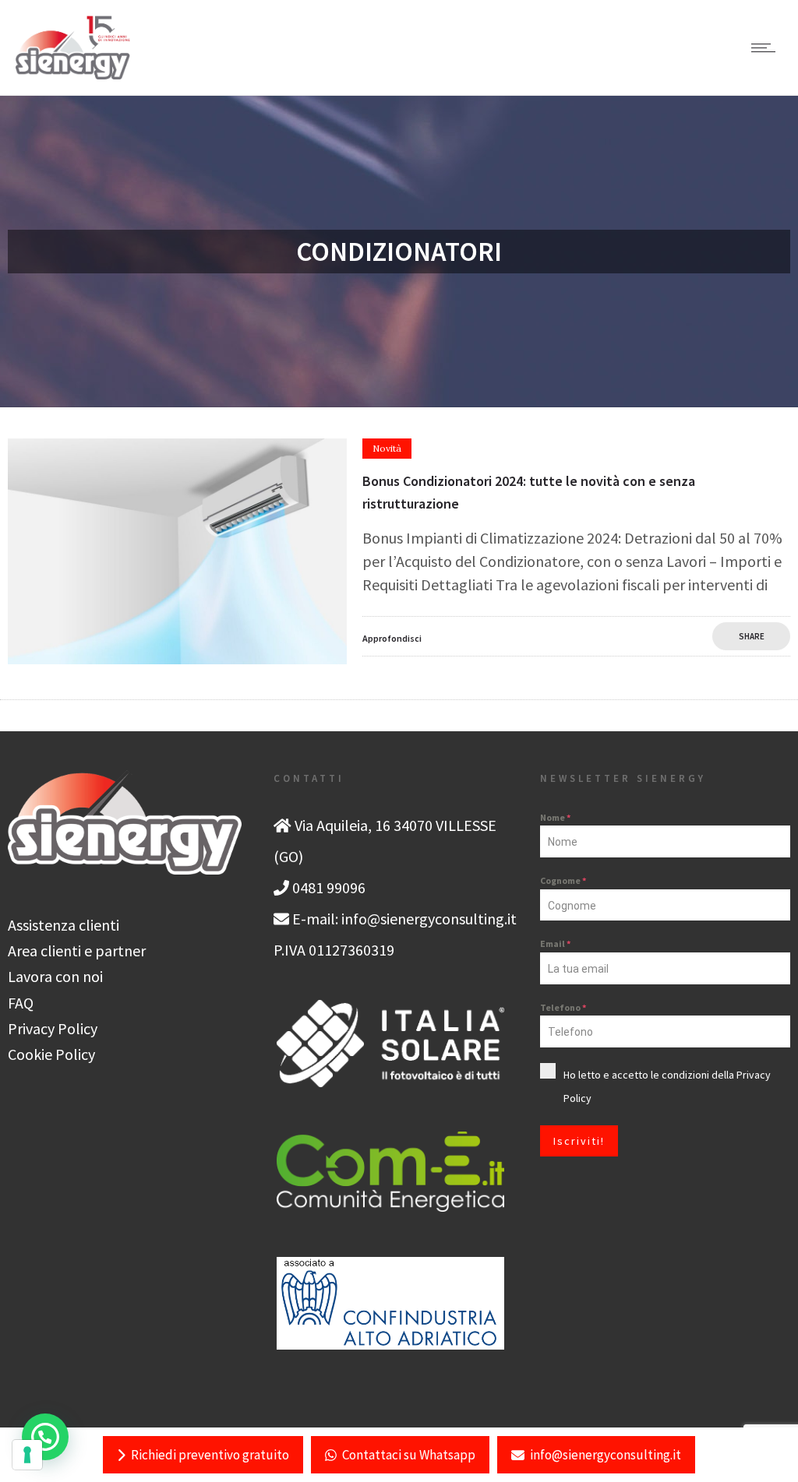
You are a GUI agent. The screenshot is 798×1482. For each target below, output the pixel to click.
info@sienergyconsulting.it (605, 1454)
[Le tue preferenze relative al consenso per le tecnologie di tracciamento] (27, 1455)
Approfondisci (392, 638)
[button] (45, 1436)
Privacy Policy (52, 1028)
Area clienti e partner (77, 950)
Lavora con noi (55, 976)
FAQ (21, 1002)
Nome (555, 817)
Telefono (563, 1007)
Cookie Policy (51, 1054)
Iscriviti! (579, 1141)
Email (555, 943)
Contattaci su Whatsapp (408, 1454)
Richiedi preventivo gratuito (210, 1454)
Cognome (563, 880)
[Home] (73, 73)
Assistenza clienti (63, 925)
